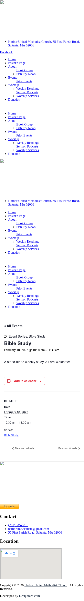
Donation (14, 99)
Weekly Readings (27, 88)
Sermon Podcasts (27, 92)
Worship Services (27, 96)
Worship (13, 85)
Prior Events (24, 81)
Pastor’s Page (16, 63)
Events (12, 77)
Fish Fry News (25, 74)
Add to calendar (25, 381)
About (12, 66)
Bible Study (11, 435)
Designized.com (29, 596)
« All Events (13, 325)
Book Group (24, 70)
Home (12, 59)
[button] (42, 106)
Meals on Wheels (24, 448)
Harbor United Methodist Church (45, 585)
